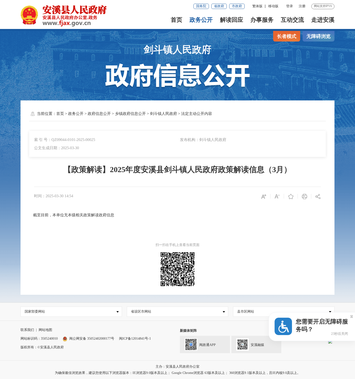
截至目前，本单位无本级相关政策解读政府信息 (73, 215)
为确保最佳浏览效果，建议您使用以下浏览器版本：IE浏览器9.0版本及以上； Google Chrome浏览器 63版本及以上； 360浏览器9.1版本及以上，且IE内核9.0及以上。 (177, 373)
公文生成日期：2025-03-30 (56, 148)
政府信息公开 (99, 114)
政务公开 (201, 20)
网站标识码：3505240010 (39, 338)
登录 (289, 6)
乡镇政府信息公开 (130, 114)
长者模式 (286, 36)
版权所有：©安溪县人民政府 (42, 347)
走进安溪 (322, 20)
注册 (302, 6)
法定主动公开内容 (196, 114)
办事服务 (262, 20)
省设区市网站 (141, 311)
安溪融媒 (257, 345)
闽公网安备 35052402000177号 (91, 338)
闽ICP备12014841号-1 (135, 338)
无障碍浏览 (318, 36)
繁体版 (257, 6)
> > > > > (134, 114)
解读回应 (231, 20)
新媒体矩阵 (188, 330)
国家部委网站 (35, 311)
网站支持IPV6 (323, 6)
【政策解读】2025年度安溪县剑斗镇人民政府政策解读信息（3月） (177, 169)
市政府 (237, 6)
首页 (176, 20)
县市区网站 (245, 311)
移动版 (273, 6)
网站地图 (45, 330)
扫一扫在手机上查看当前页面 (177, 245)
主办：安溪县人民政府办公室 (177, 366)
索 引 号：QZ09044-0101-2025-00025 (64, 140)
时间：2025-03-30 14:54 (53, 196)
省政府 (219, 6)
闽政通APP (207, 345)
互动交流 (292, 20)
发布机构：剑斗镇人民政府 (203, 140)
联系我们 (27, 330)
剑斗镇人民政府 (177, 49)
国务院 (201, 6)
